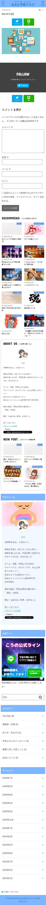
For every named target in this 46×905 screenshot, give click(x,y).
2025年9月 (7, 795)
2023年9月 (7, 853)
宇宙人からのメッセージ (15, 741)
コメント (7, 127)
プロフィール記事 (10, 426)
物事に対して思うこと (14, 749)
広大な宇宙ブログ (23, 4)
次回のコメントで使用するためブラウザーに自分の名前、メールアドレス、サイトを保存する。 (23, 197)
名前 (5, 157)
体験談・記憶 (10, 724)
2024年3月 (7, 836)
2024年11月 (8, 820)
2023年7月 (7, 861)
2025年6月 (7, 803)
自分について (10, 758)
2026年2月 (7, 786)
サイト (5, 181)
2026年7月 (7, 778)
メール (6, 169)
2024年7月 (7, 828)
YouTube (8, 716)
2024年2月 (7, 845)
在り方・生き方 (11, 732)
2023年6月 (7, 870)
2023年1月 (7, 878)
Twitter (24, 85)
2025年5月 (7, 811)
